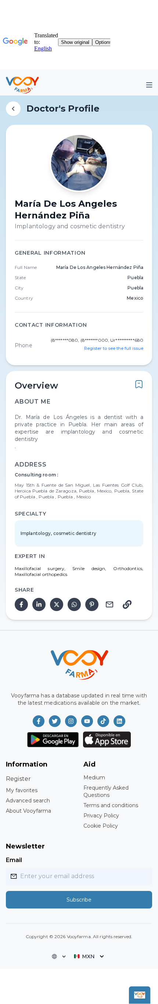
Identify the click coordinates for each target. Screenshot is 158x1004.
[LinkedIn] (39, 604)
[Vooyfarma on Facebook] (38, 721)
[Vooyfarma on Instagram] (71, 721)
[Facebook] (21, 604)
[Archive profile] (138, 384)
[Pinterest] (91, 604)
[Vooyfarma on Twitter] (55, 721)
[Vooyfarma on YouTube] (87, 721)
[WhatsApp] (74, 604)
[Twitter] (56, 604)
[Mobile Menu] (149, 84)
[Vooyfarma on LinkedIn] (119, 721)
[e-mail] (109, 604)
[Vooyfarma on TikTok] (103, 721)
